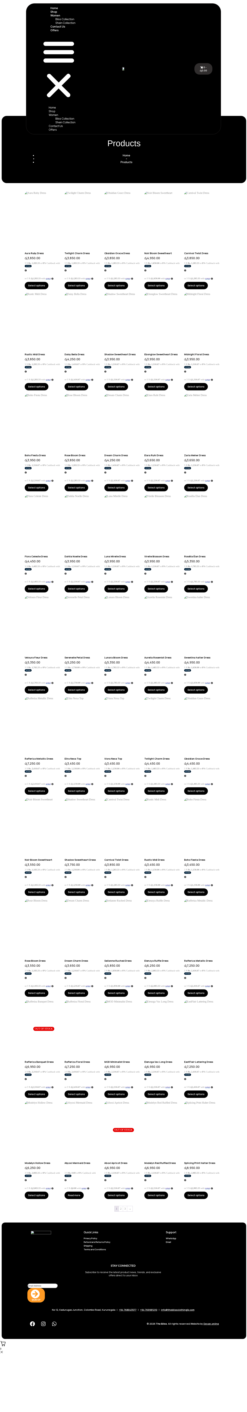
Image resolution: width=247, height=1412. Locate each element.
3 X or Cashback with (42, 263)
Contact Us (57, 26)
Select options (36, 285)
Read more (74, 1195)
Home (54, 8)
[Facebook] (32, 1324)
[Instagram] (43, 1324)
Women (55, 15)
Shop (53, 12)
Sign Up (36, 1300)
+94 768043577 (127, 1309)
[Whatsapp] (54, 1324)
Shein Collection (65, 23)
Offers (54, 30)
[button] (58, 69)
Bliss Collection (64, 19)
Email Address (35, 1281)
